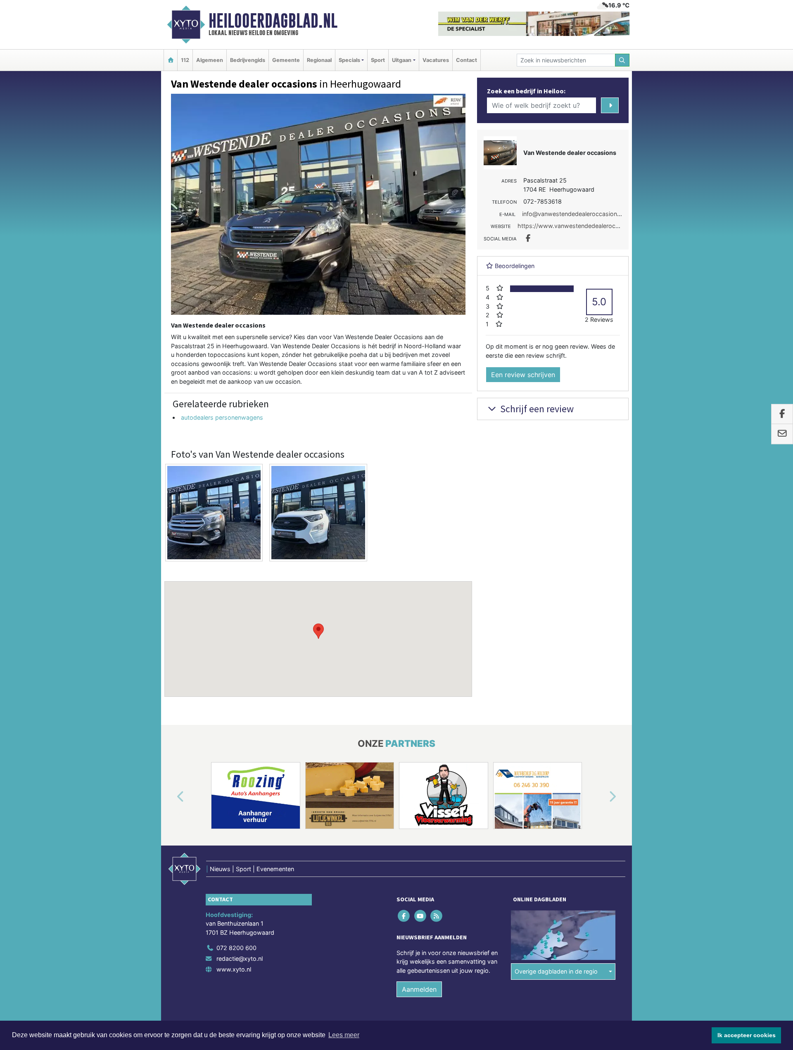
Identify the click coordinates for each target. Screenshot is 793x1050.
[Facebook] (404, 915)
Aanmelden (419, 990)
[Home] (171, 60)
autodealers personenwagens (222, 417)
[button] (318, 631)
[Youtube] (421, 915)
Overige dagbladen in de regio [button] (556, 971)
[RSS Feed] (437, 915)
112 (185, 60)
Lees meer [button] (343, 1034)
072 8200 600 (236, 947)
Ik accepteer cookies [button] (746, 1035)
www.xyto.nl (233, 969)
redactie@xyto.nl (239, 958)
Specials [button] (349, 60)
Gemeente (286, 60)
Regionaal (319, 60)
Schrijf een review (536, 408)
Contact (466, 60)
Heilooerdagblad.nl (273, 20)
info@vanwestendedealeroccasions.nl (574, 213)
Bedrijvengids (247, 60)
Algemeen (209, 60)
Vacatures (436, 60)
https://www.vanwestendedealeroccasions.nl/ (581, 225)
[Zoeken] (622, 60)
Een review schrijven (523, 375)
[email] (782, 434)
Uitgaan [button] (401, 60)
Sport (378, 60)
